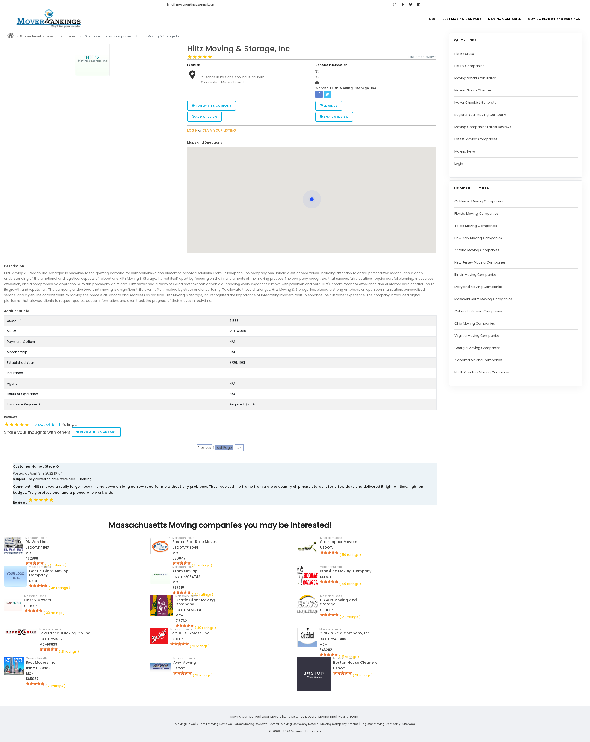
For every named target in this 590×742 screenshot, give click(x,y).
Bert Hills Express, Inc (189, 633)
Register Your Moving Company (480, 114)
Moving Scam (348, 716)
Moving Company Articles (339, 724)
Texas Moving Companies (475, 225)
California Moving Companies (478, 201)
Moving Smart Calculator (475, 78)
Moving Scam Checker (472, 90)
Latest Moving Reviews (250, 724)
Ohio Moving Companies (474, 323)
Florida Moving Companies (476, 213)
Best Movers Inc (41, 662)
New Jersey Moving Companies (480, 262)
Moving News (465, 151)
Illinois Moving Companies (475, 274)
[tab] (310, 142)
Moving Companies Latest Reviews (482, 127)
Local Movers (271, 716)
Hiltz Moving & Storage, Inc (238, 48)
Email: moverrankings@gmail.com (191, 4)
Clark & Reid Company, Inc (344, 633)
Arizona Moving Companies (476, 250)
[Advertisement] (92, 110)
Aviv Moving (184, 662)
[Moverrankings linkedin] (419, 4)
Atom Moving (185, 571)
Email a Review (335, 117)
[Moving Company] (10, 36)
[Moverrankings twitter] (411, 4)
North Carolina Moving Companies (482, 372)
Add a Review (206, 117)
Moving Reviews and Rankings (554, 19)
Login (458, 163)
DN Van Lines (37, 541)
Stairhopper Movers (338, 541)
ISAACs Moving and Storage (338, 602)
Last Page (224, 447)
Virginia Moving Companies (476, 335)
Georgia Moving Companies (477, 348)
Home (431, 19)
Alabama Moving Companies (478, 360)
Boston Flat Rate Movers (195, 541)
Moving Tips (327, 716)
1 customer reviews (422, 57)
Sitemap (408, 724)
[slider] (199, 57)
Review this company (213, 106)
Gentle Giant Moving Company (49, 573)
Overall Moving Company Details (293, 724)
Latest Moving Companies (475, 139)
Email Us (330, 106)
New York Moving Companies (478, 238)
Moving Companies (504, 19)
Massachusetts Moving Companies (483, 299)
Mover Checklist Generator (476, 102)
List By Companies (469, 66)
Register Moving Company (380, 724)
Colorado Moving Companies (478, 311)
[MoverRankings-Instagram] (395, 4)
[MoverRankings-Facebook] (403, 4)
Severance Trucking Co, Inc (64, 633)
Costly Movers (37, 600)
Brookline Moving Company (346, 571)
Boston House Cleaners (355, 662)
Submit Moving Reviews (214, 724)
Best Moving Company (462, 19)
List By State (464, 53)
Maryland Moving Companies (478, 286)
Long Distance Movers (299, 716)
